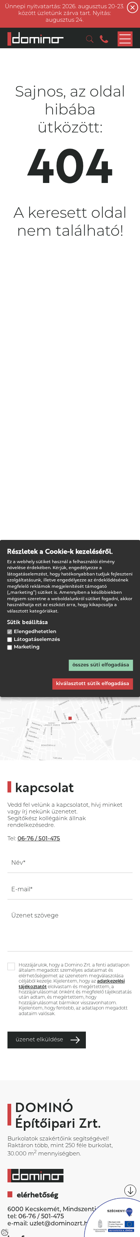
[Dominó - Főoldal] (35, 39)
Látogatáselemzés (37, 639)
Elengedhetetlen (35, 631)
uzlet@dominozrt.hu (60, 1224)
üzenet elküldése (39, 1040)
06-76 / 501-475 (41, 1217)
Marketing (27, 647)
